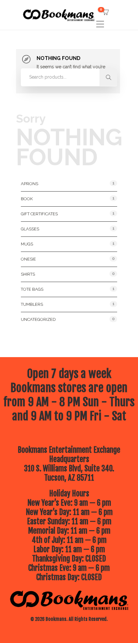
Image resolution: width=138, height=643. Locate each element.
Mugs (27, 244)
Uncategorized (38, 319)
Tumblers (32, 304)
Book (27, 198)
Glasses (30, 229)
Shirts (28, 274)
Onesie (28, 259)
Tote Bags (32, 289)
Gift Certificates (39, 213)
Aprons (29, 183)
